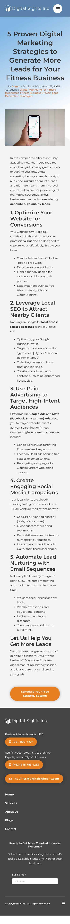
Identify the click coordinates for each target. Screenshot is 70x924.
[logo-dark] (27, 6)
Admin (16, 86)
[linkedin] (63, 903)
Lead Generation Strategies (31, 94)
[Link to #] (57, 8)
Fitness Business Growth (35, 92)
